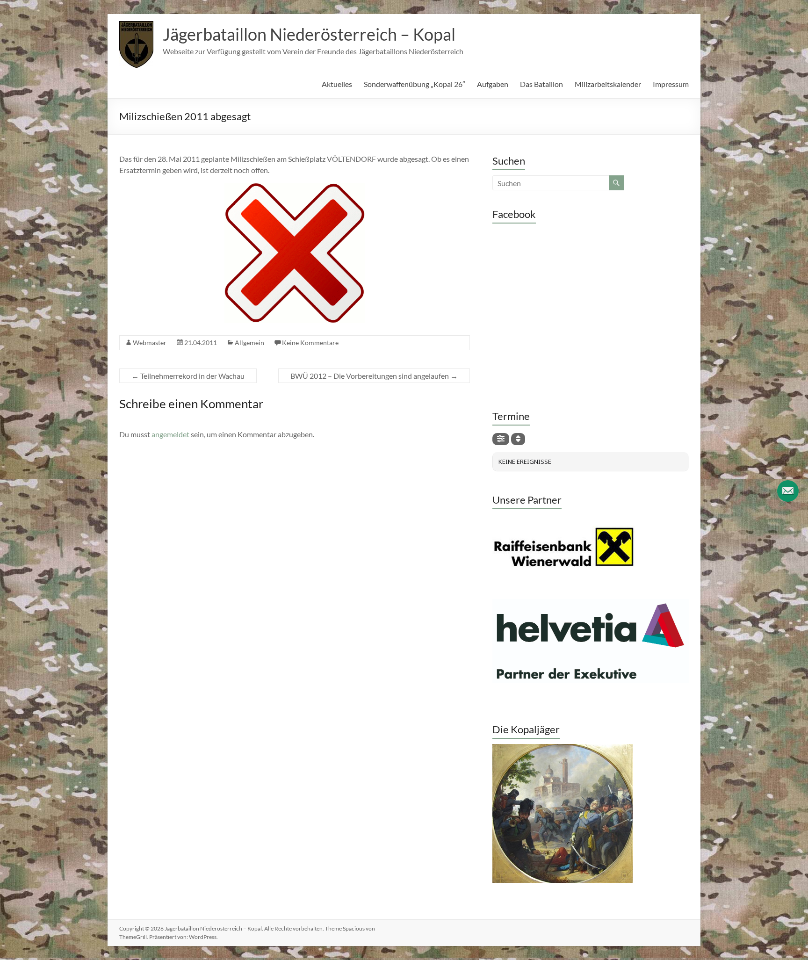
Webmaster (149, 342)
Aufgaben (492, 83)
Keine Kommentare (310, 342)
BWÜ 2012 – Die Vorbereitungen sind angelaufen (374, 375)
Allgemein (249, 342)
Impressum (671, 83)
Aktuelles (337, 83)
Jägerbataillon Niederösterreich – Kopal (309, 34)
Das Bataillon (541, 83)
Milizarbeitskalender (608, 83)
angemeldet (170, 434)
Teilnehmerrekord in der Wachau (188, 375)
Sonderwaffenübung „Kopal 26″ (414, 83)
